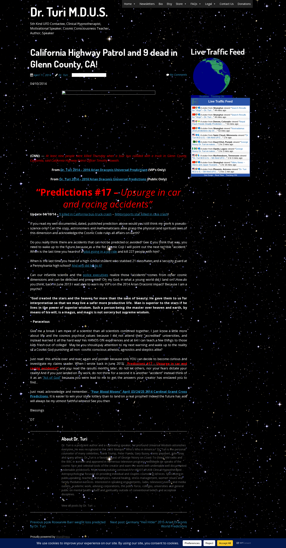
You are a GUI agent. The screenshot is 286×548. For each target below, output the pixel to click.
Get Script (208, 175)
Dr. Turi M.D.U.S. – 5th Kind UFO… (220, 136)
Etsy (169, 4)
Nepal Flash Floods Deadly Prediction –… (218, 122)
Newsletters (147, 4)
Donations (244, 4)
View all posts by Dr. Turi (78, 505)
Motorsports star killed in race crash (141, 214)
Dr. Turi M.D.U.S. (69, 11)
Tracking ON (217, 96)
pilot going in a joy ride (100, 251)
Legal (208, 4)
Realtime (204, 96)
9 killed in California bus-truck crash (85, 214)
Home (128, 4)
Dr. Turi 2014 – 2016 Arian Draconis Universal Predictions (104, 170)
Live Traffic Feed (220, 101)
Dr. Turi (63, 75)
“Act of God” (52, 377)
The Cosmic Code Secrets (89, 75)
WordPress (63, 536)
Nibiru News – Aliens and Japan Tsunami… (218, 163)
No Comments (178, 74)
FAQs (193, 4)
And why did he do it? (87, 265)
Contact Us (227, 4)
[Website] (63, 500)
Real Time (219, 175)
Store (179, 4)
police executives (95, 275)
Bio (161, 4)
